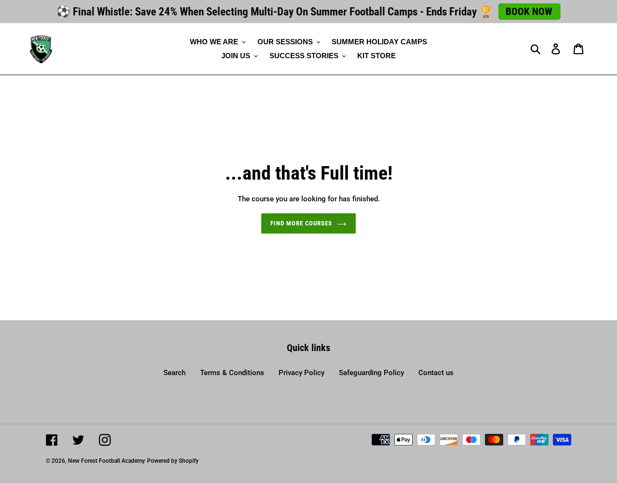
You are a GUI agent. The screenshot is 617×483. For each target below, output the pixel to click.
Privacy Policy (301, 372)
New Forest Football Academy (106, 460)
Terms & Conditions (232, 372)
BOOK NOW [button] (529, 11)
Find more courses (301, 223)
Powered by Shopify (173, 460)
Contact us (436, 372)
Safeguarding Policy (371, 372)
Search (174, 372)
